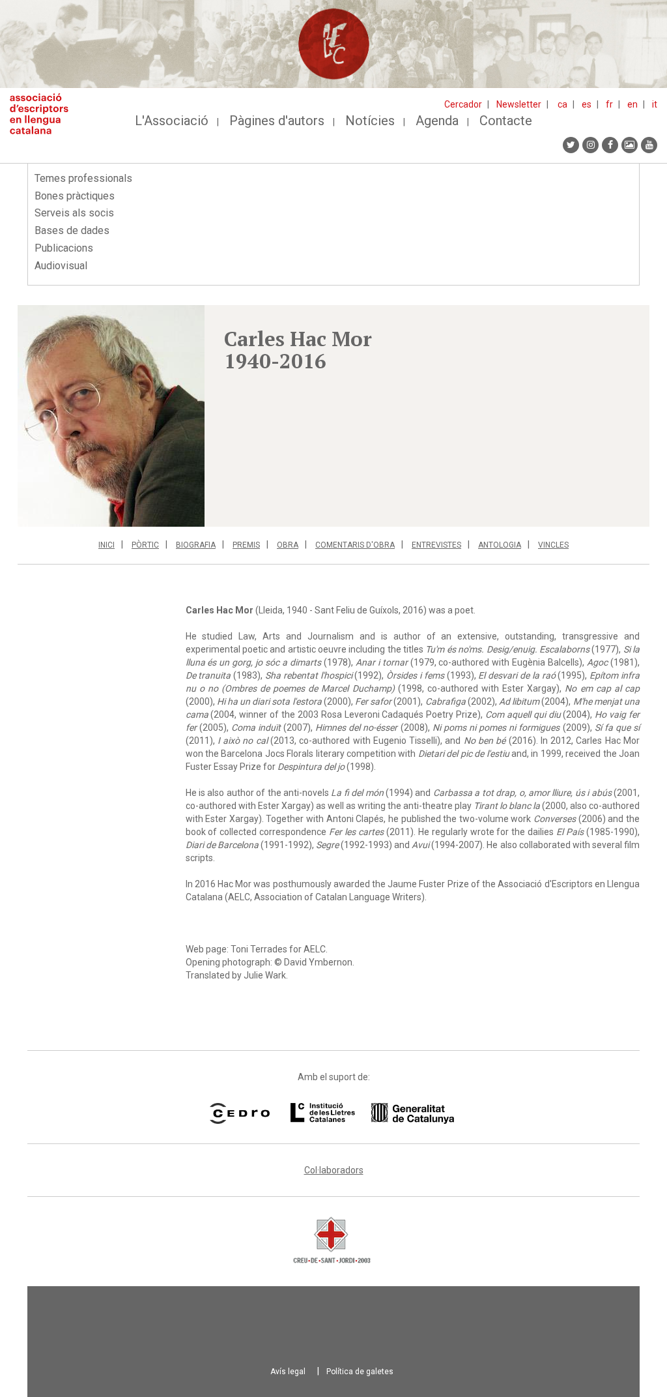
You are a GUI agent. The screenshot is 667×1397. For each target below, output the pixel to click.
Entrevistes (436, 545)
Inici (106, 545)
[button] (111, 416)
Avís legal (287, 1371)
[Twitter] (571, 145)
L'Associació (171, 120)
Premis (246, 545)
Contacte (505, 120)
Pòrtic (145, 545)
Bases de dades (72, 230)
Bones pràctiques (75, 196)
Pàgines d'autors (276, 120)
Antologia (499, 545)
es (586, 104)
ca (562, 104)
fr (609, 104)
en (632, 104)
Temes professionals (83, 178)
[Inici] (44, 113)
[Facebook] (610, 145)
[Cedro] (239, 1113)
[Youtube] (649, 145)
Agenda (437, 120)
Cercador (463, 104)
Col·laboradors (333, 1170)
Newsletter (518, 104)
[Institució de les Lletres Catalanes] (372, 1113)
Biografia (196, 545)
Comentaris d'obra (355, 545)
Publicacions (64, 248)
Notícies (370, 120)
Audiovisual (61, 265)
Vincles (553, 545)
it (654, 104)
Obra (287, 545)
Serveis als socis (74, 213)
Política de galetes (359, 1371)
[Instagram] (590, 145)
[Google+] (629, 145)
